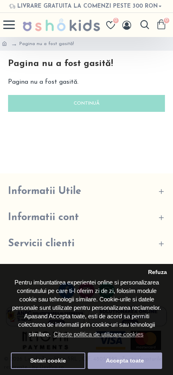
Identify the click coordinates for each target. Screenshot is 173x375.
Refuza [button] (157, 272)
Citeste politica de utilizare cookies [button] (99, 334)
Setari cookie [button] (48, 361)
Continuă (86, 103)
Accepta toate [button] (125, 361)
